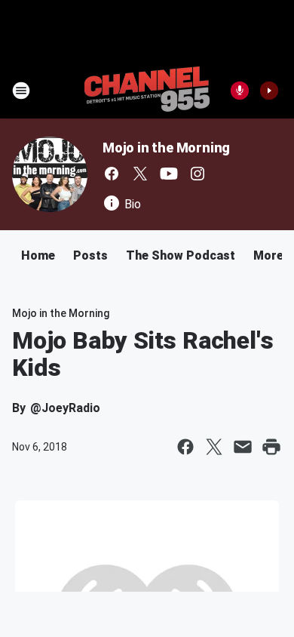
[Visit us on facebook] (112, 174)
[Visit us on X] (140, 174)
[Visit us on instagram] (197, 174)
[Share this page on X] (214, 446)
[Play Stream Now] (269, 91)
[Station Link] (147, 90)
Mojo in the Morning (166, 147)
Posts (90, 255)
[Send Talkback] (240, 91)
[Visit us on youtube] (169, 174)
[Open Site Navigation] (21, 91)
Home (38, 255)
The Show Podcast (180, 255)
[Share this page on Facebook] (185, 446)
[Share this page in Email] (242, 446)
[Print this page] (271, 446)
